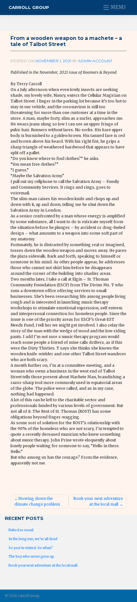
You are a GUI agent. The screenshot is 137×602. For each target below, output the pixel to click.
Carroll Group (29, 7)
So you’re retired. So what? (31, 548)
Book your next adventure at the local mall (98, 501)
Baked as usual (21, 530)
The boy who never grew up (31, 556)
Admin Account (95, 60)
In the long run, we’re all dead (33, 539)
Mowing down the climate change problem (37, 501)
